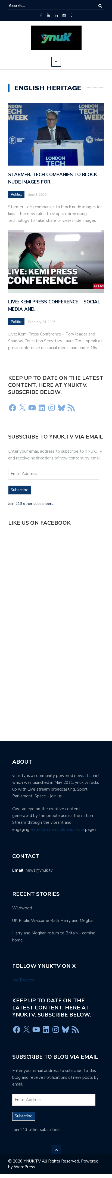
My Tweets (23, 980)
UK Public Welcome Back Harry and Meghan (53, 920)
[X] (22, 407)
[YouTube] (48, 15)
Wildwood (22, 908)
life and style (72, 829)
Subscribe (20, 490)
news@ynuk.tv (39, 870)
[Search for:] (25, 6)
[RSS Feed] (71, 407)
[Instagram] (64, 15)
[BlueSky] (71, 15)
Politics (17, 194)
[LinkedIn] (56, 15)
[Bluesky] (61, 407)
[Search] (100, 6)
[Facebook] (41, 15)
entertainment (44, 829)
